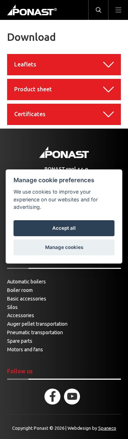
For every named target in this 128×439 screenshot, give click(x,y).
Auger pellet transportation (37, 324)
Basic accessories (26, 299)
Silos (12, 307)
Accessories (20, 315)
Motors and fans (25, 349)
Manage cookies (64, 247)
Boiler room (20, 290)
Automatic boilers (26, 281)
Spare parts (19, 341)
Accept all (64, 228)
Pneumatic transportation (35, 332)
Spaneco (107, 428)
